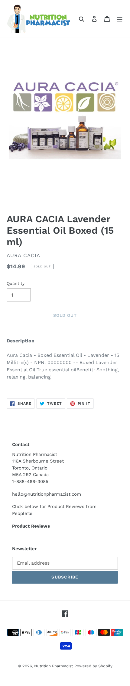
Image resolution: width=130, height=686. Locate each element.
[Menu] (119, 18)
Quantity (15, 283)
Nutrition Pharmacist (53, 666)
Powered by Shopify (93, 666)
